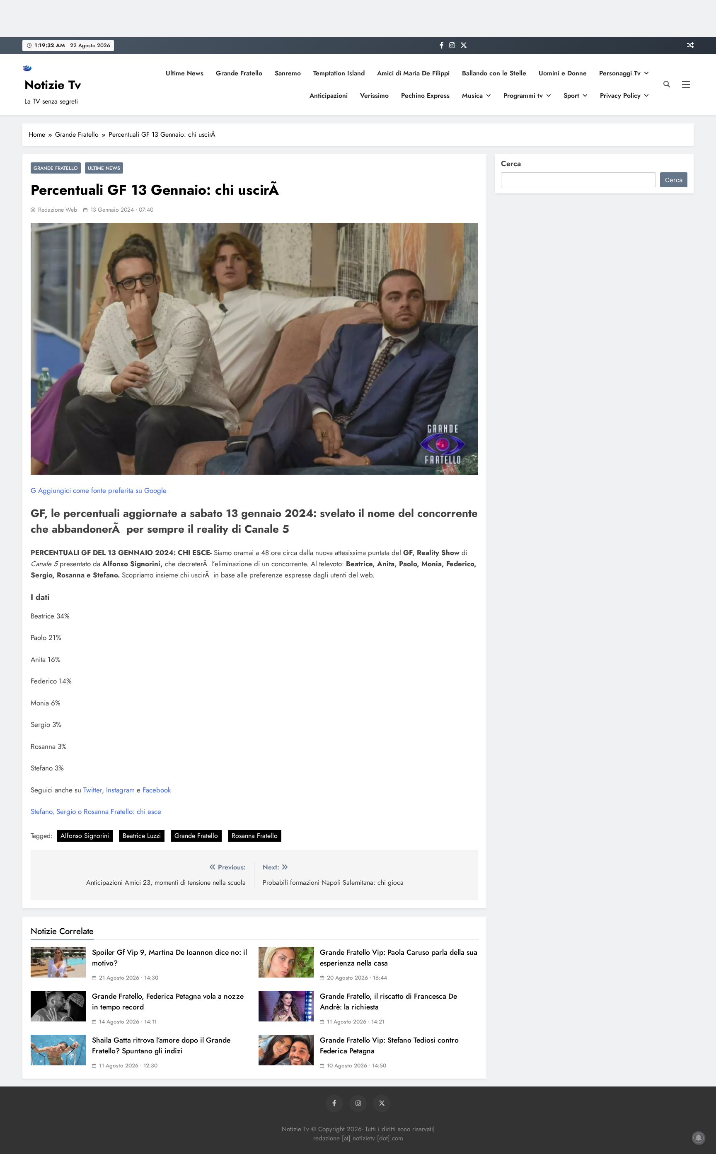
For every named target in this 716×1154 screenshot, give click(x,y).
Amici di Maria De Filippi (413, 73)
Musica (472, 95)
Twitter (91, 790)
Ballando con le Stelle (494, 73)
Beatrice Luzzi (142, 835)
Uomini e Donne (563, 73)
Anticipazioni (329, 95)
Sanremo (288, 73)
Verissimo (374, 95)
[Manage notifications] (698, 1137)
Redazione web (57, 209)
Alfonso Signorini (84, 835)
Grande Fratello (239, 73)
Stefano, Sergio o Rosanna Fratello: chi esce (96, 811)
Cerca (511, 163)
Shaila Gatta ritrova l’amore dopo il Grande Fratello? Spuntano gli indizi (161, 1045)
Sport (571, 95)
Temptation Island (339, 73)
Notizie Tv (52, 85)
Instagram (119, 790)
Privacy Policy (620, 95)
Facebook (155, 790)
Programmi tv (523, 95)
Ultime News (184, 73)
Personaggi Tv (620, 73)
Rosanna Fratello (255, 835)
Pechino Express (425, 95)
